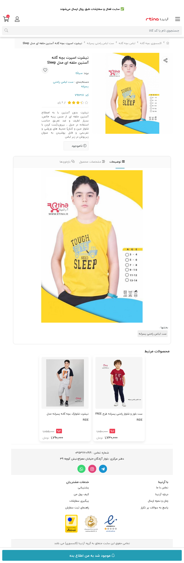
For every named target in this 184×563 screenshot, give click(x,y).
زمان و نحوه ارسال (158, 500)
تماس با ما (162, 487)
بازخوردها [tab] (65, 161)
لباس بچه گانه (127, 43)
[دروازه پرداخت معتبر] (71, 523)
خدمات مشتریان (77, 482)
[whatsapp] (81, 469)
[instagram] (92, 469)
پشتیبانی (83, 487)
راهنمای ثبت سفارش (77, 507)
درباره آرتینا (161, 494)
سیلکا (79, 73)
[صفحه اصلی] (167, 43)
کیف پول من (81, 494)
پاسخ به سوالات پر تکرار (154, 507)
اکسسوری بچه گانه (151, 43)
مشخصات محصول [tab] (90, 161)
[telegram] (103, 469)
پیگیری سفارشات (79, 500)
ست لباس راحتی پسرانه (100, 43)
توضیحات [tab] (116, 161)
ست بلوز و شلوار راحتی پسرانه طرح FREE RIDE (118, 416)
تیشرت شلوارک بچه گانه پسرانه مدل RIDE (68, 416)
